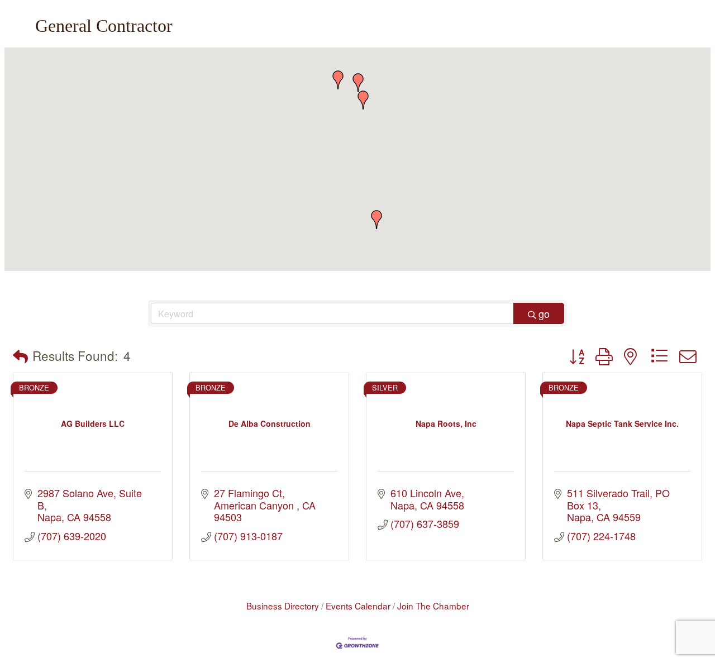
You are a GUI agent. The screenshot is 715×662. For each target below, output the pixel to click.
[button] (363, 100)
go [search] (544, 313)
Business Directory (282, 605)
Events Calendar (358, 605)
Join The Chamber (433, 605)
